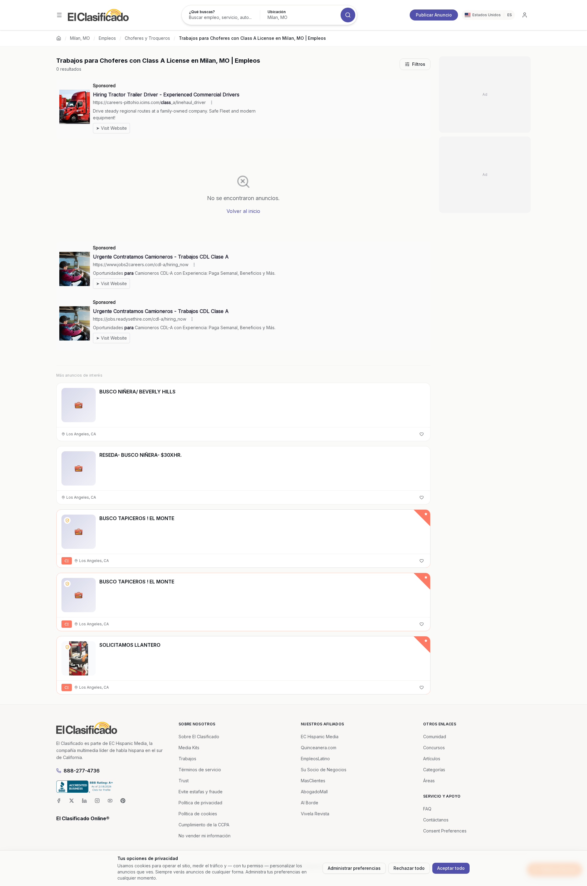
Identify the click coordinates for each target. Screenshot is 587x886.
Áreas (429, 780)
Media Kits (189, 747)
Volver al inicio (243, 211)
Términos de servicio (200, 769)
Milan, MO (80, 38)
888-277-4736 (82, 771)
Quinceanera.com (318, 747)
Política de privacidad (200, 802)
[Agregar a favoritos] (421, 434)
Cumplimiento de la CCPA (204, 824)
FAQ (427, 808)
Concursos (434, 747)
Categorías (434, 769)
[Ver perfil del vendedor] (67, 520)
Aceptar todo (451, 868)
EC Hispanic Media (319, 736)
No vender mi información (205, 835)
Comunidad (434, 736)
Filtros (418, 64)
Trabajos (187, 758)
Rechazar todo (409, 868)
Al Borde (309, 802)
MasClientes (313, 780)
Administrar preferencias (354, 868)
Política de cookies (198, 813)
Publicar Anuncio (434, 14)
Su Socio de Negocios (323, 769)
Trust (184, 780)
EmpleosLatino (315, 758)
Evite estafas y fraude (201, 791)
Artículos (431, 758)
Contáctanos (436, 819)
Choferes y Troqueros (147, 38)
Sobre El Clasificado (199, 736)
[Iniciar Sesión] (525, 15)
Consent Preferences (445, 830)
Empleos (107, 38)
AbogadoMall (314, 791)
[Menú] (59, 15)
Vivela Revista (315, 813)
